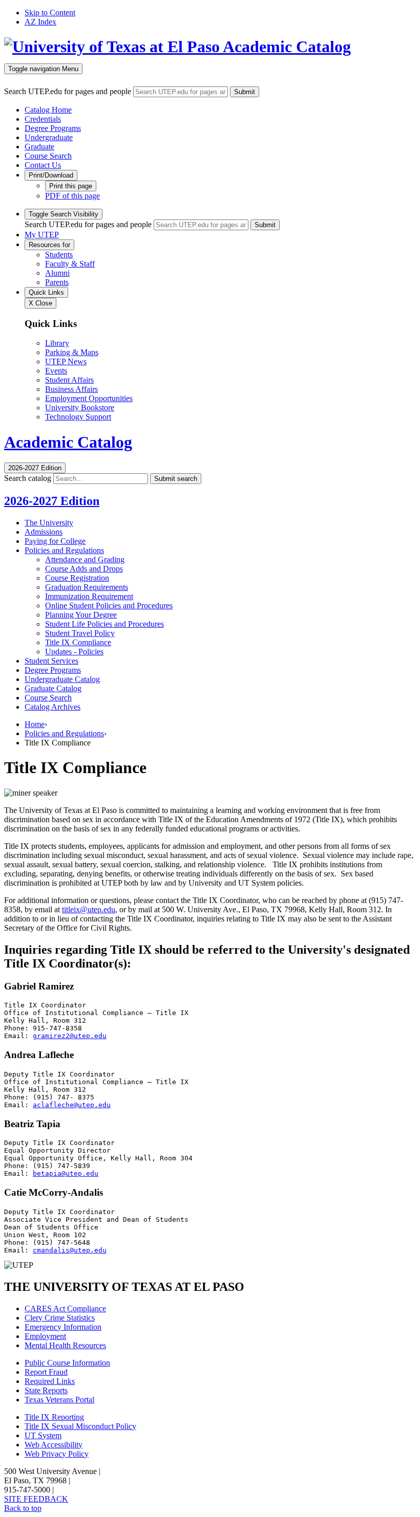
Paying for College (55, 541)
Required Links (50, 1381)
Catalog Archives (52, 706)
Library (57, 343)
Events (56, 370)
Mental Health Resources (65, 1345)
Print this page (70, 186)
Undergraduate (49, 137)
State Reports (46, 1390)
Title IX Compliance (78, 642)
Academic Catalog (287, 46)
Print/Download (51, 175)
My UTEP (42, 234)
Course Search (48, 155)
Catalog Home (48, 109)
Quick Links (46, 292)
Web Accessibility (53, 1444)
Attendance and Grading (84, 559)
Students (59, 254)
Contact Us (43, 165)
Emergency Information (63, 1327)
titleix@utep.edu (88, 909)
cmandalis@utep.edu (70, 1250)
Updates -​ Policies (74, 651)
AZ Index (40, 21)
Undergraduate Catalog (62, 679)
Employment (45, 1336)
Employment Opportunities (89, 398)
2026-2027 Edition (51, 501)
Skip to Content (50, 12)
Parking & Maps (71, 352)
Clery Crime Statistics (60, 1317)
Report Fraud (46, 1372)
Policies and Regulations (64, 550)
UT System (43, 1435)
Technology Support (78, 416)
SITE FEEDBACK (36, 1498)
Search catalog (27, 478)
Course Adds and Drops (84, 568)
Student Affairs (69, 380)
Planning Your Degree (81, 614)
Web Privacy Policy (57, 1453)
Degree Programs (53, 128)
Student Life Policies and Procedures (104, 624)
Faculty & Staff (70, 263)
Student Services (51, 660)
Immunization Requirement (89, 596)
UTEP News (66, 361)
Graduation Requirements (86, 587)
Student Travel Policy (80, 633)
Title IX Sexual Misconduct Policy (80, 1426)
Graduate (39, 146)
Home (35, 724)
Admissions (43, 531)
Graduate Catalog (53, 688)
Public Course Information (67, 1362)
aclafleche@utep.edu (72, 1105)
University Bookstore (79, 407)
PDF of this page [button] (72, 195)
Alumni (57, 273)
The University (49, 522)
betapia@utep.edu (65, 1173)
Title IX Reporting (54, 1417)
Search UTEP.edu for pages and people (67, 91)
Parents (57, 282)
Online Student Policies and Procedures (109, 605)
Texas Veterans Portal (59, 1399)
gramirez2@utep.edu (70, 1036)
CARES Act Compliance (65, 1308)
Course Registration (77, 578)
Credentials (43, 119)
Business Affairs (71, 389)
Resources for (49, 245)
